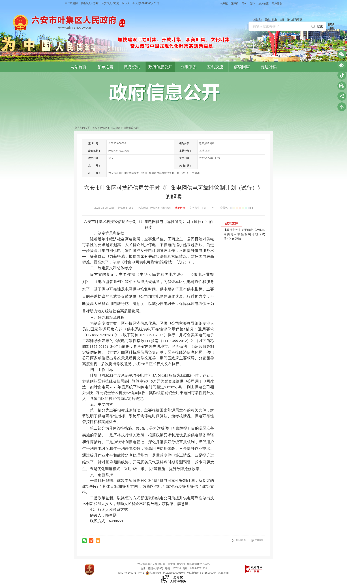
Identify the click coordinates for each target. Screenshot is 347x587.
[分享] (341, 96)
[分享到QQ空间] (98, 540)
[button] (222, 3)
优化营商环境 (294, 19)
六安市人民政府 (110, 3)
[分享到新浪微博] (91, 540)
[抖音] (341, 75)
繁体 (252, 3)
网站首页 (78, 67)
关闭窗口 (260, 540)
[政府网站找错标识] (253, 568)
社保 (281, 19)
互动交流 (215, 67)
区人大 (126, 3)
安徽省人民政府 (89, 3)
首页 (94, 127)
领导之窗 (105, 67)
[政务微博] (341, 64)
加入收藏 (263, 3)
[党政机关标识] (89, 569)
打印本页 (241, 540)
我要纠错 (180, 207)
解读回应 (242, 67)
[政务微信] (341, 54)
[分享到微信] (84, 540)
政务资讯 (132, 67)
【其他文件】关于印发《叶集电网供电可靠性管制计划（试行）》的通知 (244, 234)
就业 (274, 19)
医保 (267, 19)
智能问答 (331, 26)
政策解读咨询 (131, 127)
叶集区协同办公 (341, 85)
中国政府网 (71, 3)
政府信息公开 (160, 67)
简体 (244, 3)
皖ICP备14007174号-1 (131, 572)
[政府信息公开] (172, 93)
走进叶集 (269, 67)
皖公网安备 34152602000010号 (167, 572)
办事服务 (188, 67)
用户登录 (277, 3)
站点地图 (224, 572)
